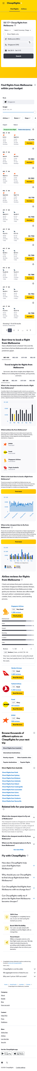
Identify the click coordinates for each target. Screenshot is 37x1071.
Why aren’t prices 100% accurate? (15, 976)
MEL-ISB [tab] (32, 380)
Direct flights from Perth (10, 772)
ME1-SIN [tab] (6, 357)
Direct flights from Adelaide (11, 781)
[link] (17, 616)
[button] (3, 3)
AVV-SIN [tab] (24, 357)
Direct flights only (13, 34)
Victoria (28, 984)
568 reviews (15, 721)
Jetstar (13, 715)
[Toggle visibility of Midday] (17, 566)
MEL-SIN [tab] (15, 357)
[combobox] (20, 102)
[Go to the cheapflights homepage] (14, 3)
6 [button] (27, 330)
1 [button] (9, 330)
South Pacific (13, 984)
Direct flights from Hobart (10, 784)
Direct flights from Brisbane (11, 778)
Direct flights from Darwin (10, 795)
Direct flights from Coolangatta (12, 787)
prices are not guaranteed (14, 963)
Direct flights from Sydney (11, 775)
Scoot (13, 699)
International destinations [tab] (11, 753)
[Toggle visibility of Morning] (8, 566)
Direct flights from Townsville (11, 801)
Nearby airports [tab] (8, 757)
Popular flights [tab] (25, 762)
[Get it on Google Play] (6, 1053)
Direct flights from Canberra (11, 798)
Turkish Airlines (16, 684)
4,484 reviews (16, 690)
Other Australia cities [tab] (24, 757)
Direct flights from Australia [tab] (12, 748)
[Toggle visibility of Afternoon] (8, 567)
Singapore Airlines (17, 606)
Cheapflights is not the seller (13, 969)
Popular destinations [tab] (10, 762)
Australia (21, 984)
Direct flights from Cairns (10, 792)
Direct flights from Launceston (12, 789)
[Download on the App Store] (18, 1053)
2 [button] (13, 330)
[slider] (35, 112)
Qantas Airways (16, 668)
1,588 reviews (16, 612)
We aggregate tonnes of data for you (15, 973)
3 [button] (18, 330)
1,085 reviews (16, 674)
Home (6, 984)
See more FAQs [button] (18, 849)
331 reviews (15, 705)
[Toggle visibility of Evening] (17, 567)
